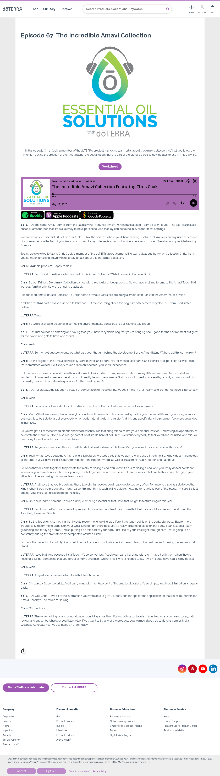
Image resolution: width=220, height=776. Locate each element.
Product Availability (174, 730)
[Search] (167, 9)
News (6, 725)
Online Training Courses (122, 721)
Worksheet (110, 166)
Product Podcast (65, 735)
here (148, 762)
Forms (113, 730)
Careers (7, 721)
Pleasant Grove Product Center (180, 725)
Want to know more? (79, 771)
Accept (21, 771)
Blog (58, 716)
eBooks (60, 725)
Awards (7, 735)
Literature (61, 730)
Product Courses (65, 721)
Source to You (11, 744)
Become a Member (120, 716)
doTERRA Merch (11, 739)
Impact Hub (9, 730)
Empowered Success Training (126, 725)
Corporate (8, 716)
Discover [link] (66, 9)
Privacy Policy (99, 771)
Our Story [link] (49, 9)
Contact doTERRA (74, 687)
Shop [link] (34, 9)
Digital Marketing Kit (121, 735)
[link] (191, 9)
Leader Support (172, 721)
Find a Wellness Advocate (26, 687)
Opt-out (51, 771)
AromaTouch (63, 739)
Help (166, 716)
